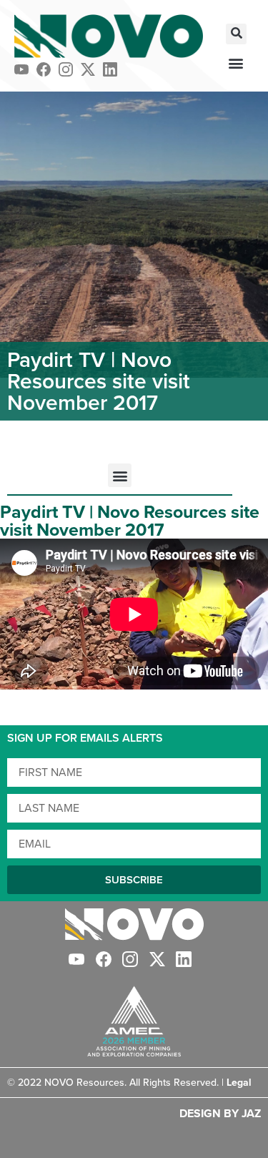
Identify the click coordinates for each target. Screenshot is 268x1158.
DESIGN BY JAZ (220, 1113)
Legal (239, 1082)
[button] (236, 34)
